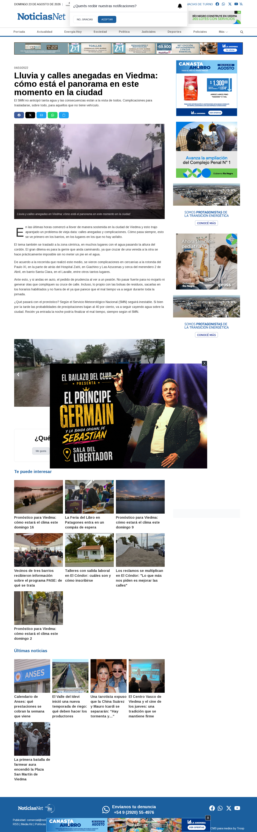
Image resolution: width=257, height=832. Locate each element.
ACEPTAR (107, 19)
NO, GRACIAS (85, 19)
